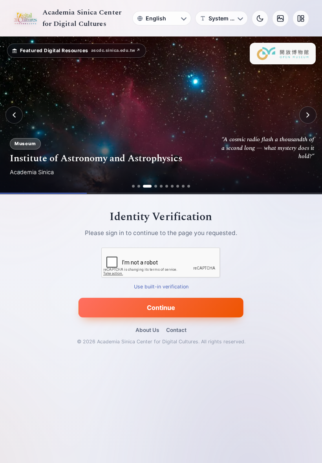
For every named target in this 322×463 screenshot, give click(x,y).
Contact (176, 330)
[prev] (14, 115)
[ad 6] (166, 186)
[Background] (280, 18)
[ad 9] (183, 186)
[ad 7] (172, 186)
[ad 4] (155, 186)
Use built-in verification (161, 287)
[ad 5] (161, 186)
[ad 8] (177, 186)
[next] (308, 115)
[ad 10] (188, 186)
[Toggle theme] (260, 18)
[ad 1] (133, 186)
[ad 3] (147, 186)
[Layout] (301, 18)
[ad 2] (138, 186)
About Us (147, 330)
